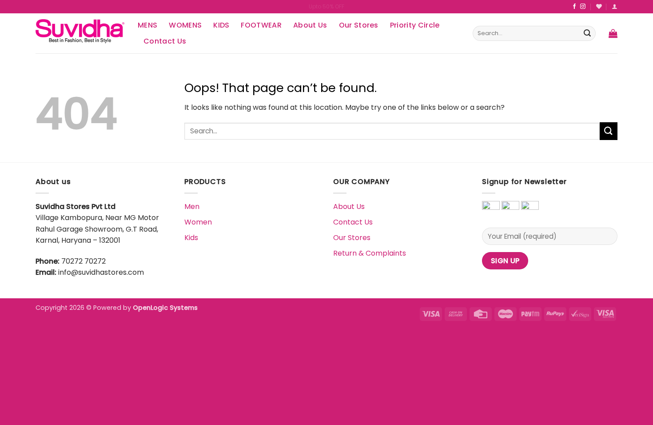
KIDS (221, 25)
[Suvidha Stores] (80, 33)
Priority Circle (415, 25)
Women (198, 222)
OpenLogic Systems (165, 307)
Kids (191, 238)
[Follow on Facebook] (574, 7)
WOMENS (185, 25)
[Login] (614, 6)
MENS (147, 25)
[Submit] (587, 33)
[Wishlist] (599, 6)
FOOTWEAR (261, 25)
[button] (613, 33)
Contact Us (164, 41)
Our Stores (358, 25)
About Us (310, 25)
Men (191, 206)
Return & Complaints (369, 253)
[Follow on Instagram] (582, 7)
